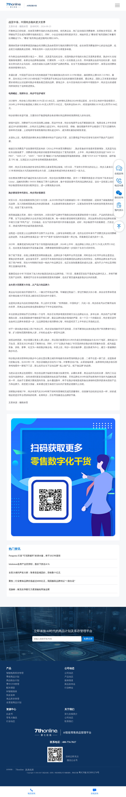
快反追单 (10, 695)
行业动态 (10, 721)
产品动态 (69, 677)
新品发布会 (70, 684)
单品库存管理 (12, 699)
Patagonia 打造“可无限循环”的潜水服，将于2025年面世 (35, 556)
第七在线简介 (71, 714)
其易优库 (29, 770)
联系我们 (69, 721)
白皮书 (9, 714)
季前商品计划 (12, 677)
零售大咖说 (11, 718)
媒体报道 (69, 680)
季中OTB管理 (12, 684)
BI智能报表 (11, 691)
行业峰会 (69, 688)
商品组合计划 (12, 680)
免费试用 (88, 639)
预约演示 (119, 210)
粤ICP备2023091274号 (89, 772)
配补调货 (10, 688)
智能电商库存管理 (15, 673)
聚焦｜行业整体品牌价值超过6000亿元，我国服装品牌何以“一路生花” (42, 581)
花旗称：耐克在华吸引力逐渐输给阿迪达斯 (29, 589)
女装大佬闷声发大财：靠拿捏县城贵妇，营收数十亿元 (34, 572)
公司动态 (69, 673)
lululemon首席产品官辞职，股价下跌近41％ (29, 564)
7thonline (20, 769)
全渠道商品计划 (13, 702)
